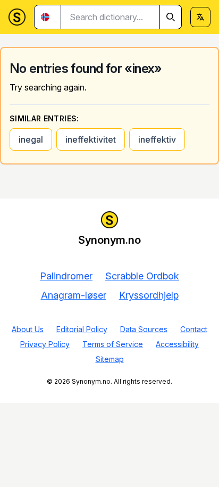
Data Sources (143, 329)
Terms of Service (112, 344)
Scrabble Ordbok (142, 276)
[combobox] (121, 17)
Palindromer (66, 276)
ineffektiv (157, 139)
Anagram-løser (73, 295)
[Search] (170, 17)
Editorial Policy (81, 329)
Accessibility (177, 344)
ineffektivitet (90, 139)
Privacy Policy (45, 344)
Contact (193, 329)
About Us (28, 329)
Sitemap (110, 359)
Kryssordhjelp (149, 295)
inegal (31, 139)
